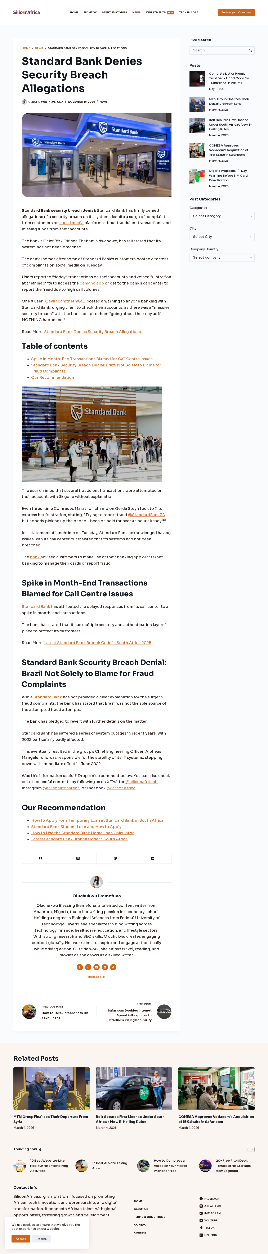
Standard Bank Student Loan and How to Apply (76, 826)
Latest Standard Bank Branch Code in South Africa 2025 (97, 642)
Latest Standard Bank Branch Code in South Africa (79, 839)
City (192, 228)
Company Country (203, 249)
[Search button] (250, 50)
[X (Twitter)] (78, 858)
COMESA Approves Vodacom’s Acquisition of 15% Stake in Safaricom (228, 150)
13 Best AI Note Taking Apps (109, 1165)
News (136, 12)
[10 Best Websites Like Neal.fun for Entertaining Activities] (19, 1166)
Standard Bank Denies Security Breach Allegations (92, 331)
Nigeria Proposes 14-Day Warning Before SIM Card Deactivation (228, 175)
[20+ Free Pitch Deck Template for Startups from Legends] (205, 1166)
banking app (92, 283)
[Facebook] (40, 858)
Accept (21, 1239)
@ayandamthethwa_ (64, 301)
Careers (140, 1232)
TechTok (90, 12)
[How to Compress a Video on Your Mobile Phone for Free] (143, 1166)
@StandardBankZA (146, 515)
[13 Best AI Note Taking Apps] (81, 1166)
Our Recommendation (52, 377)
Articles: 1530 (97, 977)
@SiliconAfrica (121, 788)
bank (35, 557)
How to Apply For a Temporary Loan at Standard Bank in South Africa (97, 820)
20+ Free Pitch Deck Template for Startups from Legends (233, 1165)
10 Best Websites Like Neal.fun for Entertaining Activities (49, 1165)
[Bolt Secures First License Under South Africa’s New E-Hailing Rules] (197, 125)
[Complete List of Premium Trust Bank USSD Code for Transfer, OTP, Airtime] (197, 79)
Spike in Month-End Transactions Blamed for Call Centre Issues (92, 359)
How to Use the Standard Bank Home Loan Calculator (82, 833)
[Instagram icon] (105, 967)
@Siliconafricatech (61, 788)
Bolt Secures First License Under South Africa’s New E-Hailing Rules (230, 124)
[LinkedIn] (152, 858)
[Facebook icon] (80, 967)
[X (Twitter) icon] (96, 967)
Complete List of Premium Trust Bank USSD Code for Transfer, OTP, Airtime (229, 78)
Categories (198, 208)
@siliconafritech (141, 781)
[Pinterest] (115, 858)
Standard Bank (36, 606)
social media (71, 223)
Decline (41, 1239)
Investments (159, 12)
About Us (141, 1209)
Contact (141, 1224)
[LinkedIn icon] (88, 967)
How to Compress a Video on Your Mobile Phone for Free (170, 1165)
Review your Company (236, 12)
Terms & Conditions (149, 1216)
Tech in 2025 (188, 12)
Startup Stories (114, 12)
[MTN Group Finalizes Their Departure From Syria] (197, 104)
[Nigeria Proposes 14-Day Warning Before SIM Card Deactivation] (197, 176)
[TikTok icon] (113, 967)
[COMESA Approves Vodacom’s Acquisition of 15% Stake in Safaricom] (197, 150)
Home (74, 12)
